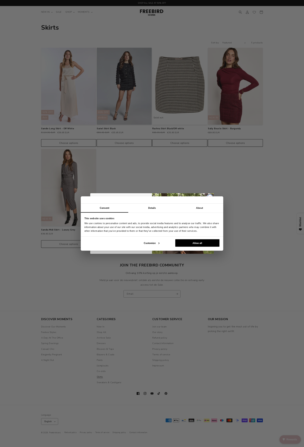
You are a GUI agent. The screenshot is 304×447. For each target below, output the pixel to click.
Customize (150, 243)
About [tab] (199, 208)
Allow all (197, 243)
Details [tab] (152, 208)
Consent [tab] (104, 208)
